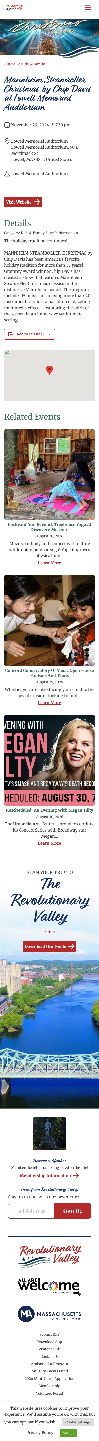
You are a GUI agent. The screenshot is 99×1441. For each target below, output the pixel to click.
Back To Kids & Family (26, 64)
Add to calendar (30, 334)
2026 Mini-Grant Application (49, 1378)
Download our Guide (45, 946)
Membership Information (45, 1175)
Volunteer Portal (49, 1393)
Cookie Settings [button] (78, 1422)
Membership (49, 1386)
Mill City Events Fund (49, 1371)
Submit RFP (49, 1334)
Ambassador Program (49, 1364)
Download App (49, 1342)
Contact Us (50, 1356)
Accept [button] (68, 1433)
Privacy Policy (39, 1432)
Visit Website (19, 202)
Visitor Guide (50, 1349)
